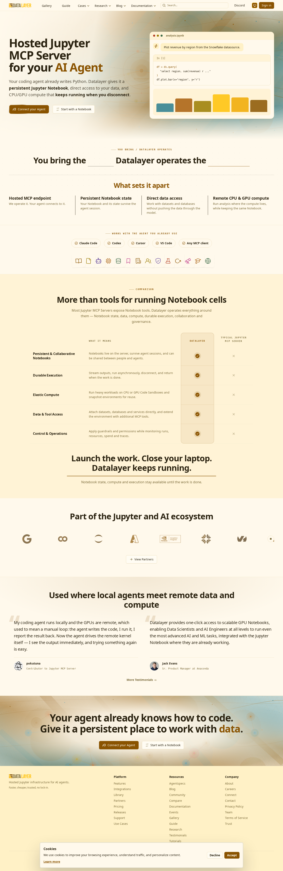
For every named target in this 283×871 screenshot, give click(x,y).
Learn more (52, 862)
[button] (78, 261)
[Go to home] (21, 5)
